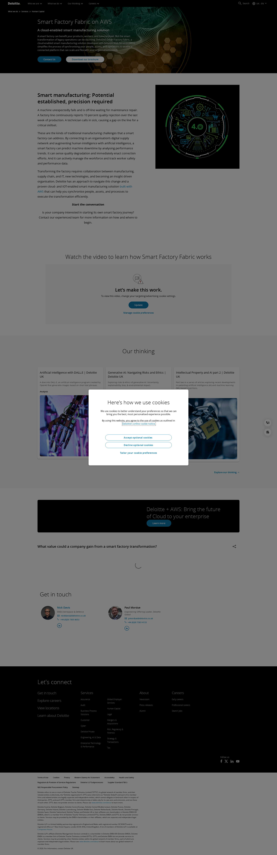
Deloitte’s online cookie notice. (139, 423)
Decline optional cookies (138, 445)
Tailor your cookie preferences (138, 452)
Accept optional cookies (138, 437)
